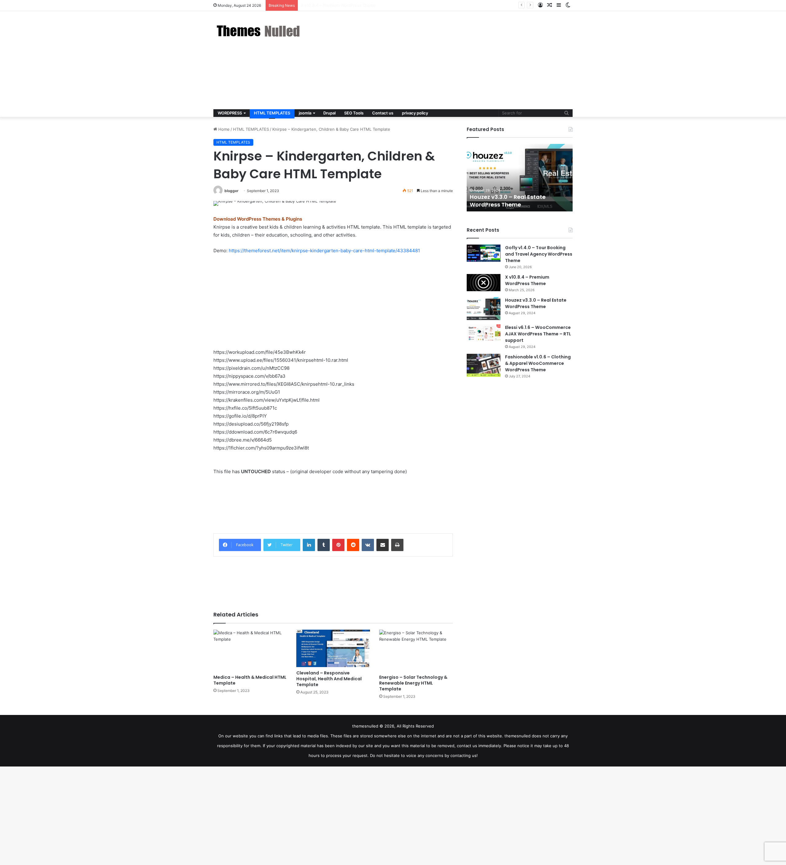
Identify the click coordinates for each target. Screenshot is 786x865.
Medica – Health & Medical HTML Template (249, 680)
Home (223, 129)
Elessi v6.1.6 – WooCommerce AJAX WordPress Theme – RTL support (538, 333)
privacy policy (415, 112)
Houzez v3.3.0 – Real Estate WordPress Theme (346, 5)
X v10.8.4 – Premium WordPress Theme (527, 280)
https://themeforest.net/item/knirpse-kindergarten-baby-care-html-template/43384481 (324, 250)
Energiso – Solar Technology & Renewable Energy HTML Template (413, 683)
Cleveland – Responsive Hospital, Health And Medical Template (329, 679)
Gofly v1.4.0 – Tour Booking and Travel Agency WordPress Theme (538, 254)
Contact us (382, 112)
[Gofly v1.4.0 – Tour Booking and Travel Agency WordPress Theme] (483, 253)
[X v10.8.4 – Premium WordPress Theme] (483, 282)
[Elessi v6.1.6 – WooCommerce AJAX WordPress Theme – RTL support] (483, 333)
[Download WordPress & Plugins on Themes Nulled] (259, 30)
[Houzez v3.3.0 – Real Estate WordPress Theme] (483, 308)
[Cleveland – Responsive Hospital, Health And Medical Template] (333, 648)
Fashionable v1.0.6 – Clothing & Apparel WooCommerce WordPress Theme (538, 363)
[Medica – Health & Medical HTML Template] (250, 650)
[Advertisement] (454, 60)
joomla (305, 112)
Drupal (329, 112)
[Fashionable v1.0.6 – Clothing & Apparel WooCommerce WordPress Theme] (483, 365)
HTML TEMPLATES (272, 112)
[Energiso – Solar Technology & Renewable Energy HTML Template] (416, 650)
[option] (520, 177)
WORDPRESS (230, 112)
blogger (231, 190)
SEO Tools (354, 112)
